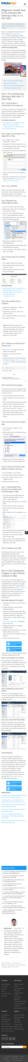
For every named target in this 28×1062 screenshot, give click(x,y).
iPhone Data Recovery (7, 1026)
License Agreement (17, 1060)
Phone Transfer (5, 1024)
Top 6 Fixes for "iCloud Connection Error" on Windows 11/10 (12, 902)
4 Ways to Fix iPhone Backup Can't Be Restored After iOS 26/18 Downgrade (13, 893)
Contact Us (4, 986)
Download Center (19, 1029)
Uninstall (3, 996)
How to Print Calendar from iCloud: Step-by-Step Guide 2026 (13, 876)
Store (3, 991)
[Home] (9, 3)
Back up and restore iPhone (11, 621)
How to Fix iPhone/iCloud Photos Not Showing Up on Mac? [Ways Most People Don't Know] (12, 816)
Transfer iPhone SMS (20, 1001)
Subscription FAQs (19, 1015)
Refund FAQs (17, 1022)
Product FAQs (18, 1024)
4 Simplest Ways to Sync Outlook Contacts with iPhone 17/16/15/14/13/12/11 (12, 294)
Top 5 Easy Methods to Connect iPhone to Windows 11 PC (12, 884)
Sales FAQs (17, 1020)
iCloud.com (9, 349)
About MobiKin (5, 984)
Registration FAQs (19, 1017)
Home (3, 963)
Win (10, 589)
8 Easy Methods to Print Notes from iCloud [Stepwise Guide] (13, 880)
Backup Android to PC (20, 1008)
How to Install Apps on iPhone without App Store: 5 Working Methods (14, 872)
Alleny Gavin (8, 928)
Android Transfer (6, 1019)
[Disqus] (14, 845)
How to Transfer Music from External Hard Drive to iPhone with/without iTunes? (13, 897)
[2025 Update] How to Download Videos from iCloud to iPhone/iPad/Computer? (12, 911)
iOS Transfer (16, 963)
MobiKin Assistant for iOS (14, 776)
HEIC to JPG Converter (7, 1031)
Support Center (18, 1027)
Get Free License (6, 993)
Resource (9, 963)
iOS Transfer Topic (12, 26)
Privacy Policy (14, 1058)
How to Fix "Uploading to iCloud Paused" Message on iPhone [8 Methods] (13, 906)
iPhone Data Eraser (6, 1029)
